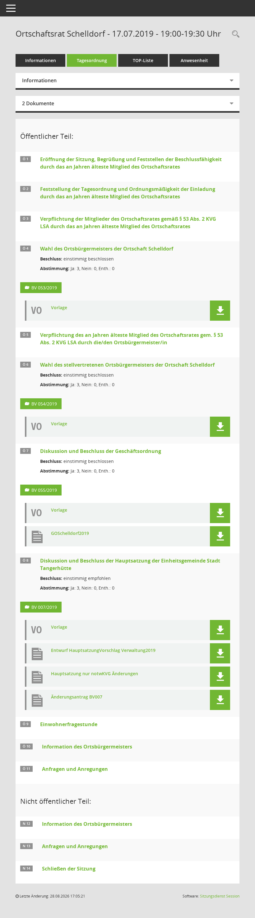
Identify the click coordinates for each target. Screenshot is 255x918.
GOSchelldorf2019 (70, 533)
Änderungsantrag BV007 (76, 697)
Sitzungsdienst (219, 896)
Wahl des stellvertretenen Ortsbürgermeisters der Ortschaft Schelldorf (127, 364)
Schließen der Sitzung (68, 868)
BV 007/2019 (44, 607)
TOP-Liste (143, 60)
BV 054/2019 (44, 404)
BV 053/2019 (44, 288)
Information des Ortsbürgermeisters (87, 746)
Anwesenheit (194, 60)
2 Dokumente (38, 103)
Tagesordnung (92, 60)
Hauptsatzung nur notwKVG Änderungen (94, 673)
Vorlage (59, 307)
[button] (220, 311)
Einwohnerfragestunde (68, 724)
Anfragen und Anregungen (75, 769)
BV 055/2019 (44, 490)
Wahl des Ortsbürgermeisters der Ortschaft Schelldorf (106, 248)
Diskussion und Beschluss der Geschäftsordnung (100, 451)
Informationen (40, 60)
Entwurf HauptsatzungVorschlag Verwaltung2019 (103, 650)
